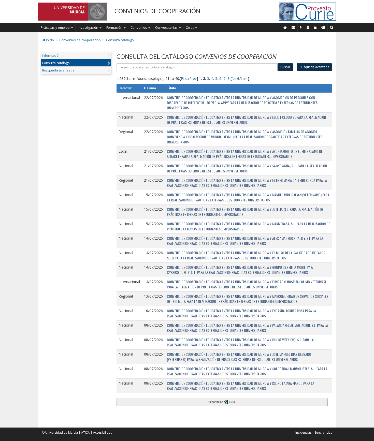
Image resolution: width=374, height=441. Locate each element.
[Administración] (315, 27)
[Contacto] (293, 27)
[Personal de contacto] (308, 27)
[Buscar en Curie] (332, 27)
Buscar (285, 67)
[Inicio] (285, 27)
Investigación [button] (88, 27)
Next (235, 78)
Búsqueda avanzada (58, 70)
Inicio (49, 40)
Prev (193, 78)
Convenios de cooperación (80, 40)
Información (51, 55)
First (184, 78)
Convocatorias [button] (166, 27)
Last (244, 78)
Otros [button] (190, 27)
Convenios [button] (139, 27)
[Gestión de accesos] (323, 27)
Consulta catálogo (120, 40)
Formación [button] (114, 27)
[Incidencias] (301, 27)
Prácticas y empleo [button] (55, 27)
